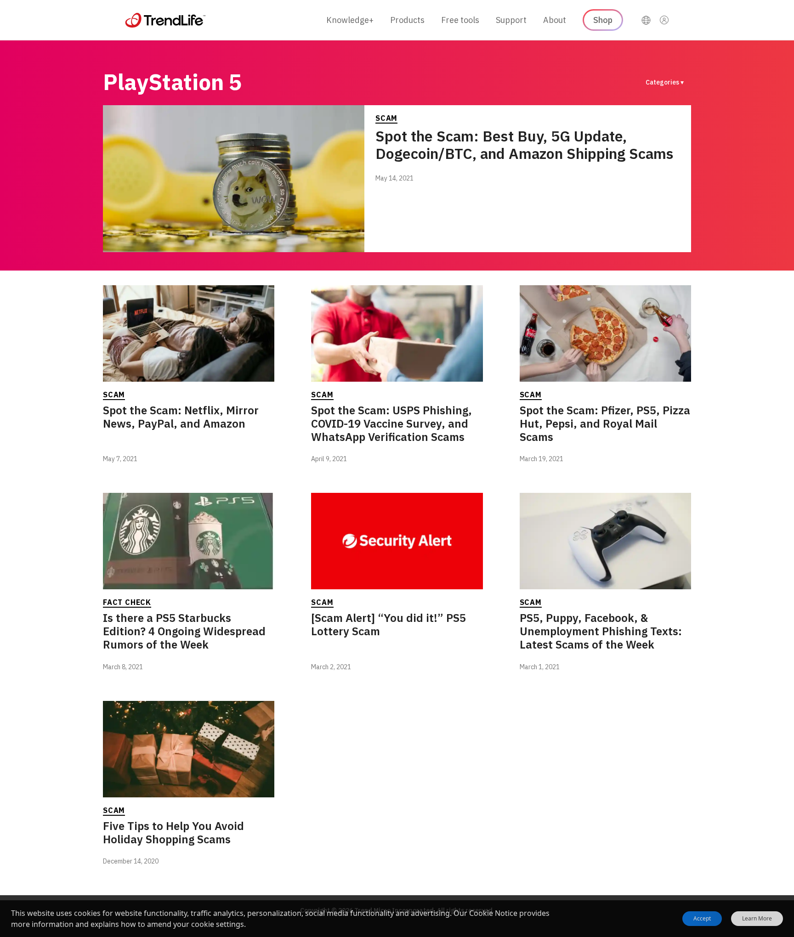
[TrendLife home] (165, 20)
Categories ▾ (665, 82)
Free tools (460, 20)
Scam (386, 118)
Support (511, 20)
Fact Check (127, 602)
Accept (702, 918)
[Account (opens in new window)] (664, 20)
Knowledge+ (350, 20)
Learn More (757, 918)
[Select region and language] (646, 20)
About (554, 20)
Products (407, 20)
